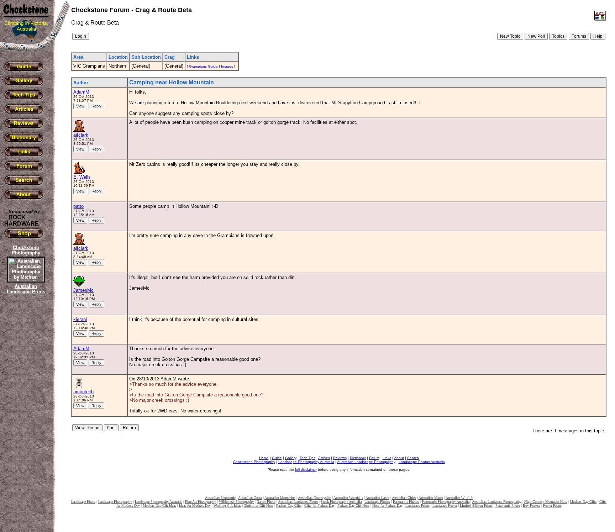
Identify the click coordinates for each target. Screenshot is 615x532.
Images (227, 66)
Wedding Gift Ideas (227, 505)
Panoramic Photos (406, 502)
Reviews (340, 458)
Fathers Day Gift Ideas (353, 505)
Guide (277, 458)
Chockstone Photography (254, 462)
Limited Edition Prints (476, 505)
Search (413, 458)
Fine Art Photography (200, 502)
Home (264, 458)
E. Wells (82, 177)
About (399, 458)
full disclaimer (306, 470)
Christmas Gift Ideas (258, 505)
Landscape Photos (377, 502)
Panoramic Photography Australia (445, 502)
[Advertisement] (25, 418)
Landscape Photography (115, 502)
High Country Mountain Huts (545, 502)
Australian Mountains (279, 498)
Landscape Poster (444, 505)
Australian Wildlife (459, 498)
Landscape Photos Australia (422, 462)
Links (387, 458)
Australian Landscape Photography (366, 462)
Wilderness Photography (236, 502)
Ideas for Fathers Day (387, 505)
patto (78, 206)
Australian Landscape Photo (298, 502)
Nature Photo (266, 502)
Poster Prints (552, 505)
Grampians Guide (203, 66)
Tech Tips (307, 458)
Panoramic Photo (507, 505)
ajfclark (80, 135)
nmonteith (83, 391)
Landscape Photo (83, 502)
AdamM (81, 92)
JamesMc (83, 290)
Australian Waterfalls (348, 498)
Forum (374, 458)
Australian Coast (250, 498)
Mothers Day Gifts (583, 502)
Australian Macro (431, 498)
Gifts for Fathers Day (319, 505)
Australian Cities (404, 498)
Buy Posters (531, 505)
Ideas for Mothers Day (195, 505)
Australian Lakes (377, 498)
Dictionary (358, 458)
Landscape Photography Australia (306, 462)
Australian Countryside (314, 498)
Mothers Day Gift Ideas (159, 505)
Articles (324, 458)
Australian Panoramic (220, 498)
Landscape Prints (417, 505)
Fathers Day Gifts (288, 505)
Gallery (290, 458)
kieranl (80, 319)
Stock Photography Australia (341, 502)
